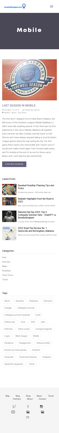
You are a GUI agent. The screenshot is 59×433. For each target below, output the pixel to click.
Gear (4, 257)
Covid (37, 315)
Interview (6, 262)
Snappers (47, 357)
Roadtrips (6, 271)
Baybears (34, 301)
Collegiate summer (26, 308)
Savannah (9, 357)
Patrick (37, 110)
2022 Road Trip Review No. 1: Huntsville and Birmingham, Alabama (36, 229)
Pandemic (9, 343)
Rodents (36, 350)
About (30, 399)
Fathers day (9, 322)
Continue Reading (14, 164)
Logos (7, 336)
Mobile (7, 113)
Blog (18, 396)
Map (8, 396)
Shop (28, 396)
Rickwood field (43, 343)
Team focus (7, 275)
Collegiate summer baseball (17, 315)
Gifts (33, 322)
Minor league (21, 336)
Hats (43, 322)
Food (23, 322)
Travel (5, 279)
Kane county (24, 329)
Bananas (20, 301)
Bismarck (48, 301)
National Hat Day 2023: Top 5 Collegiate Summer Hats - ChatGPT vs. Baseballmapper (37, 215)
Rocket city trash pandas (15, 350)
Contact (42, 399)
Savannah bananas (28, 357)
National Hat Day (40, 222)
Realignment (25, 343)
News (39, 396)
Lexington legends (43, 329)
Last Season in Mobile (19, 105)
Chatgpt (8, 308)
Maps (4, 266)
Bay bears (22, 113)
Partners (17, 399)
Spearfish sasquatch (13, 364)
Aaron (14, 113)
